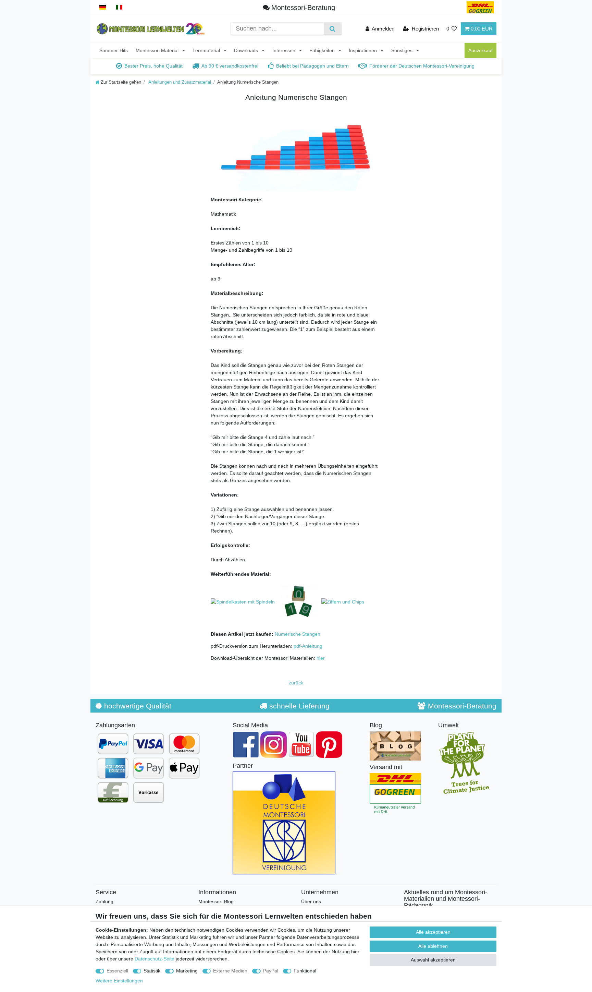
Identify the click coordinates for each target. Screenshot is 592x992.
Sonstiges (402, 50)
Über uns (311, 901)
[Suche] (332, 29)
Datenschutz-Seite (154, 958)
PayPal (270, 970)
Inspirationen (363, 50)
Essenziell (117, 970)
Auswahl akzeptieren (433, 960)
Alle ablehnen (433, 946)
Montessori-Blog (216, 901)
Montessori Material (158, 50)
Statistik (152, 970)
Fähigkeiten (322, 50)
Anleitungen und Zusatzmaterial (179, 82)
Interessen (284, 50)
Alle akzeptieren (433, 932)
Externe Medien (230, 970)
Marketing (187, 970)
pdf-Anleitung (308, 646)
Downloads (246, 50)
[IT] (119, 7)
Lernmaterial (207, 50)
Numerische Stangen (297, 634)
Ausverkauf (480, 50)
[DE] (103, 7)
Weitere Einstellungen (119, 980)
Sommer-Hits (113, 50)
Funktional (305, 970)
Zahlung (104, 901)
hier (321, 658)
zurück (296, 682)
